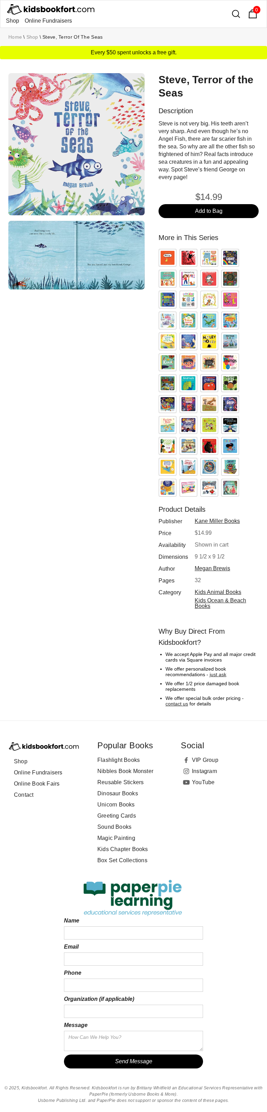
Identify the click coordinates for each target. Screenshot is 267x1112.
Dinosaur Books (117, 793)
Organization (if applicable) (99, 999)
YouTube (203, 782)
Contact (23, 795)
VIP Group (205, 760)
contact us (176, 703)
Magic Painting (116, 838)
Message (76, 1025)
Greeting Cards (116, 816)
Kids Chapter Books (122, 849)
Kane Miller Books (217, 521)
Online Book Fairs (36, 784)
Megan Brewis (212, 568)
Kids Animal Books (218, 592)
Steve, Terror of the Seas (72, 37)
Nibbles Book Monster (125, 771)
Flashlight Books (118, 760)
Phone (72, 973)
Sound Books (114, 827)
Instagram (204, 771)
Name (71, 921)
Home (15, 37)
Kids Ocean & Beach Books (220, 603)
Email (71, 947)
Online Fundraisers (48, 21)
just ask (218, 674)
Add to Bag (208, 211)
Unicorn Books (116, 805)
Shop (12, 21)
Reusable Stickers (120, 782)
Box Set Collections (122, 860)
